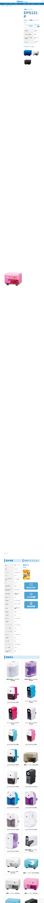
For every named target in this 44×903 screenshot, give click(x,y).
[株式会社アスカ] (22, 1)
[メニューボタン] (42, 1)
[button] (5, 278)
